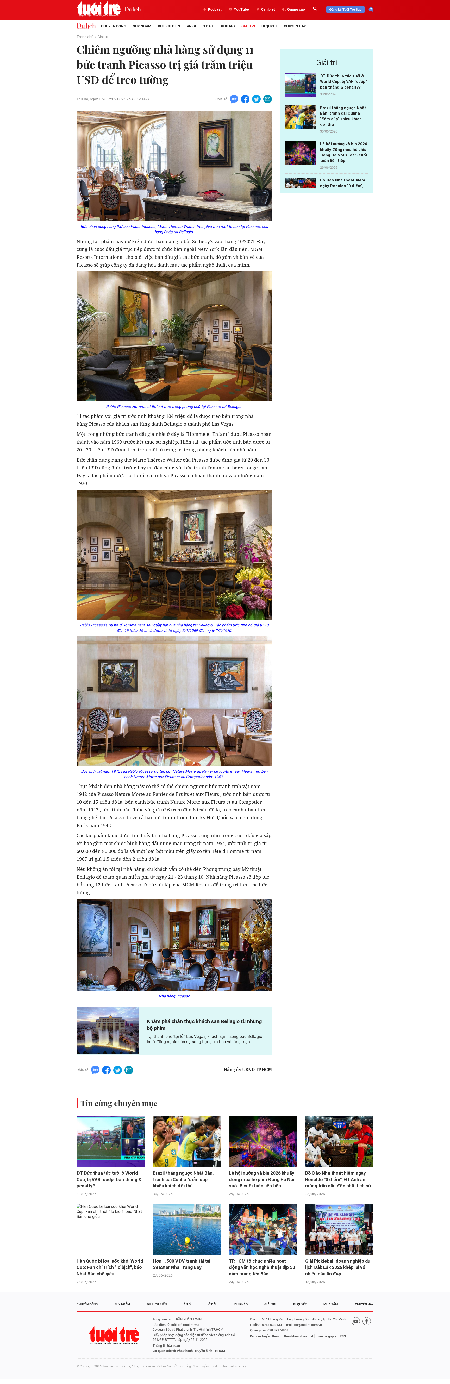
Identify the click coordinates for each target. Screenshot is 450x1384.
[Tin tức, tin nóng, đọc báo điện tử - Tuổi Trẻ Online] (101, 9)
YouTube (241, 9)
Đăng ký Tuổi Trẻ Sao (345, 9)
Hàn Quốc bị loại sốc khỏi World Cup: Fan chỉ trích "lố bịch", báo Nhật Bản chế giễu (110, 1267)
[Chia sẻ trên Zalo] (234, 98)
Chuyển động (113, 26)
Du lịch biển (169, 26)
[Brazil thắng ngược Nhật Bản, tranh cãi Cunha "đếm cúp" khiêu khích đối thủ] (300, 117)
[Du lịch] (133, 9)
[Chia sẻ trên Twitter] (256, 98)
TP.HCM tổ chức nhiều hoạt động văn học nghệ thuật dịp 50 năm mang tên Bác (262, 1267)
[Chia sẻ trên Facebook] (245, 98)
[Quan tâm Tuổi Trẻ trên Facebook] (366, 1335)
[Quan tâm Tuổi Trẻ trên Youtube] (356, 1335)
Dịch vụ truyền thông (265, 1336)
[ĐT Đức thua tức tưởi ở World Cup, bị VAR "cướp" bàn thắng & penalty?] (300, 85)
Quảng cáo (296, 9)
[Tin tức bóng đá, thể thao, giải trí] (86, 26)
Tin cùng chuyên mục (119, 1103)
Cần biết (268, 9)
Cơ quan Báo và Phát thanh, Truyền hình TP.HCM (189, 1351)
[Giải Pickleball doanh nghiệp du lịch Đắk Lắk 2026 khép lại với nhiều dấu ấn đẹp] (339, 1229)
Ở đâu (208, 26)
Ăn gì (191, 26)
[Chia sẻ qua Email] (267, 98)
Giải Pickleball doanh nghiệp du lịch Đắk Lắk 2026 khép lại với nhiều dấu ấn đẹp (337, 1267)
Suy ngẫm (142, 26)
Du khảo (227, 26)
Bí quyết (269, 26)
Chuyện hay (295, 26)
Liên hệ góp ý (326, 1336)
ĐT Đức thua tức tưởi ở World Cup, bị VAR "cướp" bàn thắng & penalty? (343, 82)
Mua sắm (330, 1304)
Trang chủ (85, 37)
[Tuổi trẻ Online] (115, 1335)
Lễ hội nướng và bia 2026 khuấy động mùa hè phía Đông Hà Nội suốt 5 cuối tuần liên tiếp (261, 1179)
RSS (343, 1336)
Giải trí (248, 26)
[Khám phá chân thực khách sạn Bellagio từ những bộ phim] (108, 1030)
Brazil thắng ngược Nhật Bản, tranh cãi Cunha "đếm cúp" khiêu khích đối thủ (183, 1179)
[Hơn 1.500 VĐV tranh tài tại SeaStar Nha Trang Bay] (187, 1229)
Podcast (215, 9)
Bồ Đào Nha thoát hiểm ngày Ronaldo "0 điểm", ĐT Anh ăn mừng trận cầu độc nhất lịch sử (338, 1179)
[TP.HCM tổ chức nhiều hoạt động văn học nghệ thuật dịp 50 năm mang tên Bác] (263, 1229)
